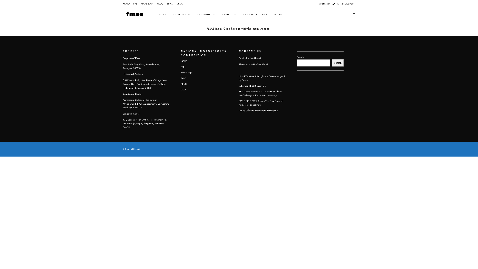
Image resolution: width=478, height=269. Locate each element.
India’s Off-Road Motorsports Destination (258, 110)
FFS (135, 3)
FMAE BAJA (147, 3)
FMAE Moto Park (255, 14)
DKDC (179, 3)
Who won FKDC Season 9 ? (252, 85)
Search (300, 57)
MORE (278, 14)
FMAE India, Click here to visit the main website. (239, 29)
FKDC (160, 3)
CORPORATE (181, 14)
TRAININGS (204, 14)
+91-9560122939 (345, 3)
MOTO (126, 3)
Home (163, 14)
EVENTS (227, 14)
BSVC (170, 3)
